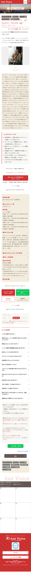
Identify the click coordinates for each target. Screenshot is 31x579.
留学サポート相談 (10, 322)
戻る (15, 456)
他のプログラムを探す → (23, 451)
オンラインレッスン (23, 321)
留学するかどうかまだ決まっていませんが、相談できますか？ (14, 393)
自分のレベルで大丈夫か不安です (10, 352)
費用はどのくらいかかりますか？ (10, 344)
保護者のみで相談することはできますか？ (12, 398)
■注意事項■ (6, 279)
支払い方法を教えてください (9, 364)
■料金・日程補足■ (8, 257)
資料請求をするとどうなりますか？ (11, 360)
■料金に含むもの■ (8, 232)
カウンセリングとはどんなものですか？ (12, 356)
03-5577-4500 (16, 562)
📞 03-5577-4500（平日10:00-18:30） (15, 190)
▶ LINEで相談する (7, 430)
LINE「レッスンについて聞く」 (23, 292)
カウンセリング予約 (8, 292)
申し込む (5, 182)
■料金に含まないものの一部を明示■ (12, 253)
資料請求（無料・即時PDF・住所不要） (18, 182)
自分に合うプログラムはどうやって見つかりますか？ (14, 375)
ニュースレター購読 (15, 557)
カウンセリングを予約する (15, 178)
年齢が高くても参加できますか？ (10, 388)
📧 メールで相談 (15, 186)
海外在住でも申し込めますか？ (10, 380)
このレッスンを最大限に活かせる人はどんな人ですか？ (14, 369)
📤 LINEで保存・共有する (15, 446)
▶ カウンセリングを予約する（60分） (12, 435)
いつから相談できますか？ (8, 334)
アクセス (15, 553)
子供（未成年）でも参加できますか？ (11, 384)
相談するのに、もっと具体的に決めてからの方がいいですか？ (14, 338)
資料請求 (23, 299)
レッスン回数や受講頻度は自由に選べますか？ (14, 348)
